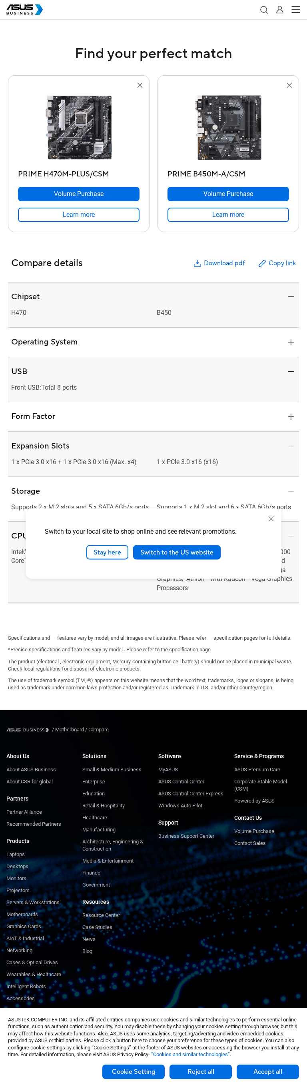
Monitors (16, 878)
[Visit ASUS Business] (29, 730)
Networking (19, 950)
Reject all (200, 1072)
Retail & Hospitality (103, 806)
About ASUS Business (31, 770)
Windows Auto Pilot (180, 806)
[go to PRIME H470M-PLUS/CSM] (79, 128)
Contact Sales (250, 843)
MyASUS (168, 770)
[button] (264, 9)
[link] (79, 215)
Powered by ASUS (254, 801)
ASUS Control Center (181, 782)
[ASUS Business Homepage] (24, 9)
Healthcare (94, 818)
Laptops (15, 854)
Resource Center (101, 915)
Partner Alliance (24, 812)
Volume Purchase (254, 831)
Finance (91, 873)
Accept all (267, 1072)
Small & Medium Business (112, 770)
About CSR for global (29, 782)
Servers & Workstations (33, 902)
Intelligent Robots (26, 986)
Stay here (107, 552)
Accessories (20, 998)
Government (96, 885)
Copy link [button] (282, 263)
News (89, 939)
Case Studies (97, 927)
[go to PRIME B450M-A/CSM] (228, 128)
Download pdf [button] (224, 263)
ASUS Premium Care (257, 770)
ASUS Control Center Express (190, 794)
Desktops (17, 866)
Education (93, 794)
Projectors (18, 890)
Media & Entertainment (108, 861)
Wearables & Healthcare (33, 974)
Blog (87, 951)
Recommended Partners (33, 824)
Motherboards (22, 914)
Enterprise (93, 782)
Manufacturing (99, 830)
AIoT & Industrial (25, 938)
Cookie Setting (133, 1072)
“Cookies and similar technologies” (190, 1054)
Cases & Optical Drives (32, 962)
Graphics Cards (23, 926)
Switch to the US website (176, 552)
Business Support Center (186, 836)
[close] (271, 518)
